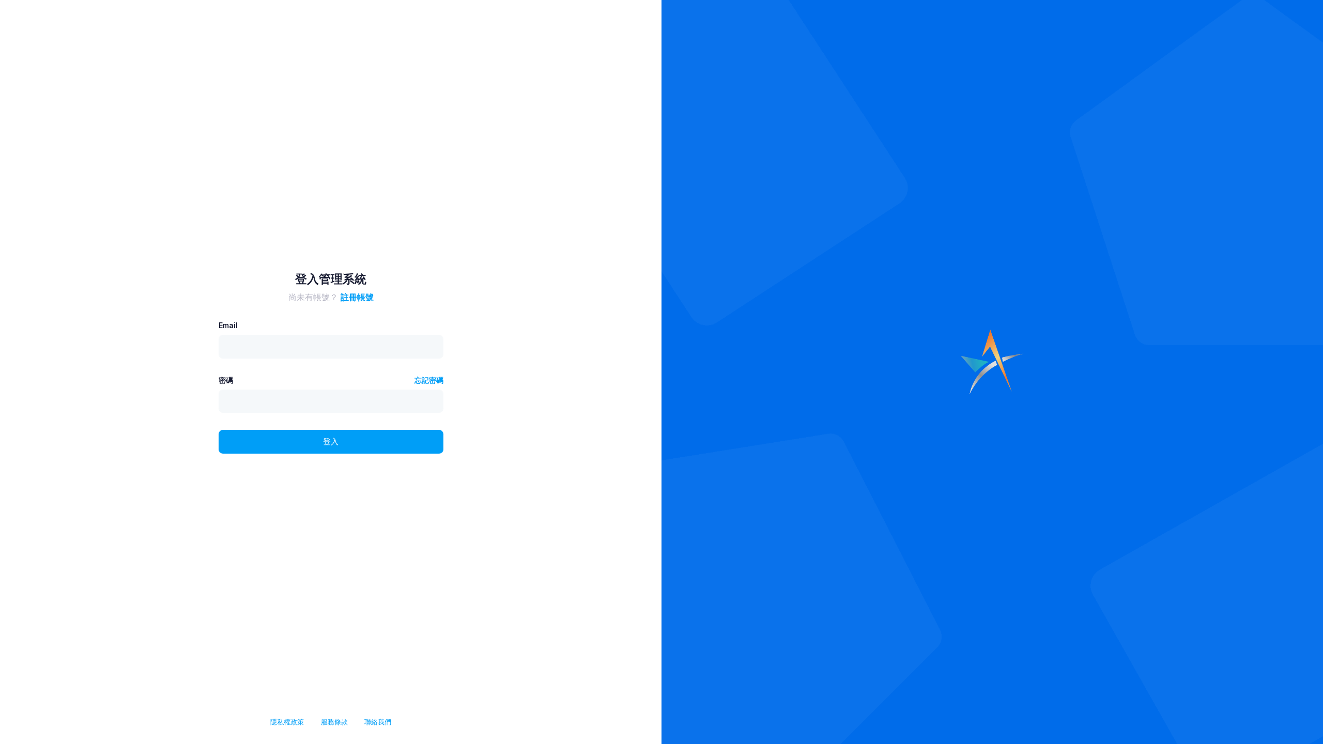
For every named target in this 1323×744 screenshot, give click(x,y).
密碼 (226, 380)
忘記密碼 (428, 380)
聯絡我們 (377, 722)
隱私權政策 (287, 722)
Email (228, 325)
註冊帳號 (357, 297)
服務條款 (334, 722)
